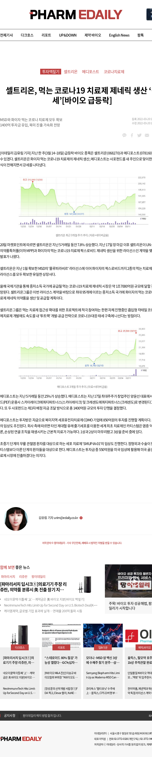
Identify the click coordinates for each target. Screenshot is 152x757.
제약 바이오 (93, 35)
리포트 (46, 35)
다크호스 (27, 35)
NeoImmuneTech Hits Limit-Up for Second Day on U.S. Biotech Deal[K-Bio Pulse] (55, 605)
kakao (124, 135)
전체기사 (6, 35)
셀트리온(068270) (107, 153)
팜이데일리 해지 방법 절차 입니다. (42, 715)
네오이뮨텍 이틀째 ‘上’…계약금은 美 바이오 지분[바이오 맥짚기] (44, 599)
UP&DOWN (67, 35)
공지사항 (9, 715)
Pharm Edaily (21, 739)
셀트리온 (70, 71)
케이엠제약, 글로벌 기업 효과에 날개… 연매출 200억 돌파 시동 (43, 610)
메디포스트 (90, 71)
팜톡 (140, 35)
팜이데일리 (38, 576)
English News (119, 35)
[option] (54, 715)
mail (147, 135)
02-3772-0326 (121, 739)
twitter (139, 135)
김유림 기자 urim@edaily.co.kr (58, 517)
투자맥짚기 (50, 71)
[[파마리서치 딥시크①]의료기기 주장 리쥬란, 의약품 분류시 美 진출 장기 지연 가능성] (85, 583)
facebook (132, 135)
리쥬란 (23, 576)
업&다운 (102, 647)
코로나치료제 (114, 71)
